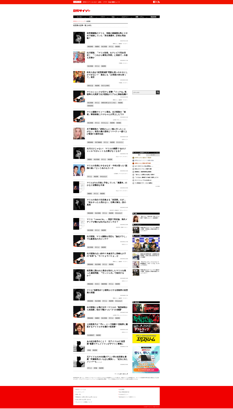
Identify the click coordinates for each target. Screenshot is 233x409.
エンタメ (153, 154)
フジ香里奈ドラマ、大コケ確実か (144, 183)
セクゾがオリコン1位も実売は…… (144, 166)
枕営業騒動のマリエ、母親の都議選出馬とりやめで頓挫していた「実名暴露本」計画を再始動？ (107, 35)
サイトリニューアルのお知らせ (143, 180)
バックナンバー (80, 392)
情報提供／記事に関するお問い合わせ (86, 397)
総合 (139, 154)
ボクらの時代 (105, 85)
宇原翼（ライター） (123, 63)
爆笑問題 (104, 284)
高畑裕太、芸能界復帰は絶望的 (143, 171)
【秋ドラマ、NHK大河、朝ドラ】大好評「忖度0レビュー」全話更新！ (149, 217)
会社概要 (121, 389)
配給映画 (153, 17)
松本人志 (90, 85)
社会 (113, 17)
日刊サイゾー (125, 139)
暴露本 (97, 46)
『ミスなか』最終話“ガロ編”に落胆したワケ (147, 177)
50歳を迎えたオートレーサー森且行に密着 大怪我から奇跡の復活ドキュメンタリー (149, 229)
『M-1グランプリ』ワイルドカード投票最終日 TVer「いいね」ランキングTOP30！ (149, 263)
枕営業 (118, 46)
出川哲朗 (104, 46)
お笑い (91, 17)
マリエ (111, 46)
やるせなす (104, 176)
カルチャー (125, 17)
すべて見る (156, 152)
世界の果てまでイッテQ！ (109, 102)
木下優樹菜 (99, 142)
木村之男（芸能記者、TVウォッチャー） (119, 210)
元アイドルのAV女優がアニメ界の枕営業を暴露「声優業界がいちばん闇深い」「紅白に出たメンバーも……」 (107, 359)
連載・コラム (140, 17)
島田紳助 (90, 46)
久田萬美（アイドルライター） (121, 173)
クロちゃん (105, 123)
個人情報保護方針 (124, 392)
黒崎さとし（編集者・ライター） (120, 43)
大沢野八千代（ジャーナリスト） (120, 119)
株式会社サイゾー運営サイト (127, 397)
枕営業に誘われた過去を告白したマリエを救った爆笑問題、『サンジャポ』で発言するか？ (106, 273)
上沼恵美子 (91, 335)
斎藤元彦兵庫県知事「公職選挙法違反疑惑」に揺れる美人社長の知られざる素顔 (149, 255)
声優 (89, 350)
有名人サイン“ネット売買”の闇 (143, 169)
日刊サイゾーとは (81, 389)
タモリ (97, 284)
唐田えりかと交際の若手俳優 (143, 163)
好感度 (119, 123)
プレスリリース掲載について (84, 402)
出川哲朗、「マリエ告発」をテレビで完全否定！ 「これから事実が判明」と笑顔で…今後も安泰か (107, 55)
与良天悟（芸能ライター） (122, 227)
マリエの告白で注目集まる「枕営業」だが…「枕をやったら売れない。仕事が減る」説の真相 (106, 202)
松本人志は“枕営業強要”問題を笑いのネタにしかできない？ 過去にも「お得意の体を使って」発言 (107, 74)
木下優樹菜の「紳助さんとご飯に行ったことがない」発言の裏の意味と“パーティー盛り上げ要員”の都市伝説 (107, 131)
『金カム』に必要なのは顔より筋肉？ (145, 174)
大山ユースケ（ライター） (122, 156)
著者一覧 (78, 394)
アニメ (90, 368)
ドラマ (103, 17)
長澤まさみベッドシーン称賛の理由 (144, 160)
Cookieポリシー (123, 394)
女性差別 (90, 105)
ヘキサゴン (120, 142)
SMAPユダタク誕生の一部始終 (143, 157)
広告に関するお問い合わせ (83, 399)
